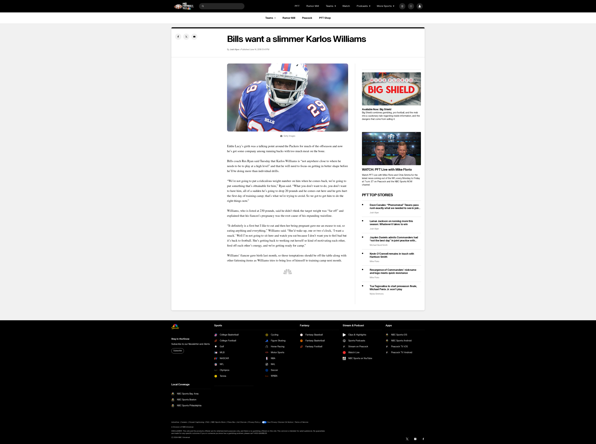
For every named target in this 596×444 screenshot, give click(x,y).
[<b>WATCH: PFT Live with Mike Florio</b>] (391, 148)
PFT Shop (325, 18)
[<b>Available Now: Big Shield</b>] (391, 89)
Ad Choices (242, 422)
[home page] (183, 6)
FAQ (207, 422)
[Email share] (194, 37)
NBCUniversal (188, 427)
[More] (402, 6)
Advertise (175, 422)
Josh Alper (234, 49)
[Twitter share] (186, 37)
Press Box (231, 422)
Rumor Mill (312, 6)
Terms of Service (301, 422)
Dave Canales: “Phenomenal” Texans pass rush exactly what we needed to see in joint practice (395, 207)
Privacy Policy (254, 422)
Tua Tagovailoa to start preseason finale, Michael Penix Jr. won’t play (393, 288)
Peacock (307, 18)
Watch (346, 6)
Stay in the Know (180, 339)
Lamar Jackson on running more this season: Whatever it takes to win (391, 223)
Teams (269, 18)
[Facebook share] (178, 37)
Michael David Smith (379, 245)
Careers (184, 422)
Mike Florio (374, 261)
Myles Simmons (377, 294)
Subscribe (177, 350)
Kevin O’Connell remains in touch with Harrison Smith (392, 255)
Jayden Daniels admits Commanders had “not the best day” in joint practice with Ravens (394, 239)
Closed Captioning (196, 422)
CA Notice (289, 422)
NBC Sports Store (218, 422)
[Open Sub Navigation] (335, 6)
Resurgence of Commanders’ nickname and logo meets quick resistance (393, 271)
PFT (297, 6)
